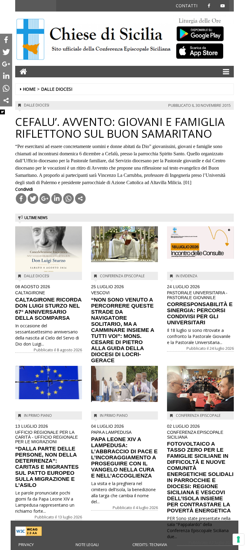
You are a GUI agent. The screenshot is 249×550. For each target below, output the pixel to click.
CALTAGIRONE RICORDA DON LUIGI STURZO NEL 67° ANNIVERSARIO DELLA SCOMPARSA (48, 303)
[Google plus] (44, 198)
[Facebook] (21, 198)
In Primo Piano (38, 415)
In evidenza (186, 275)
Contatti (186, 5)
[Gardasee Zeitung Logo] (109, 40)
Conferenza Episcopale (122, 275)
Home (29, 89)
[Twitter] (33, 198)
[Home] (30, 40)
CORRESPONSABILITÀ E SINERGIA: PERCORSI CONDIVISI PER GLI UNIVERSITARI (200, 305)
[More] (80, 198)
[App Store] (203, 50)
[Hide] (2, 112)
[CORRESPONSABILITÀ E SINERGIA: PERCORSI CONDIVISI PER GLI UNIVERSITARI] (200, 242)
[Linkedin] (56, 198)
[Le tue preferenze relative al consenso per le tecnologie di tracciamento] (238, 539)
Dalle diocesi (56, 89)
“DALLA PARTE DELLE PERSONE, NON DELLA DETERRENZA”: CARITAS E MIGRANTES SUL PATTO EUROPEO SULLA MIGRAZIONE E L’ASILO (47, 456)
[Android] (203, 32)
